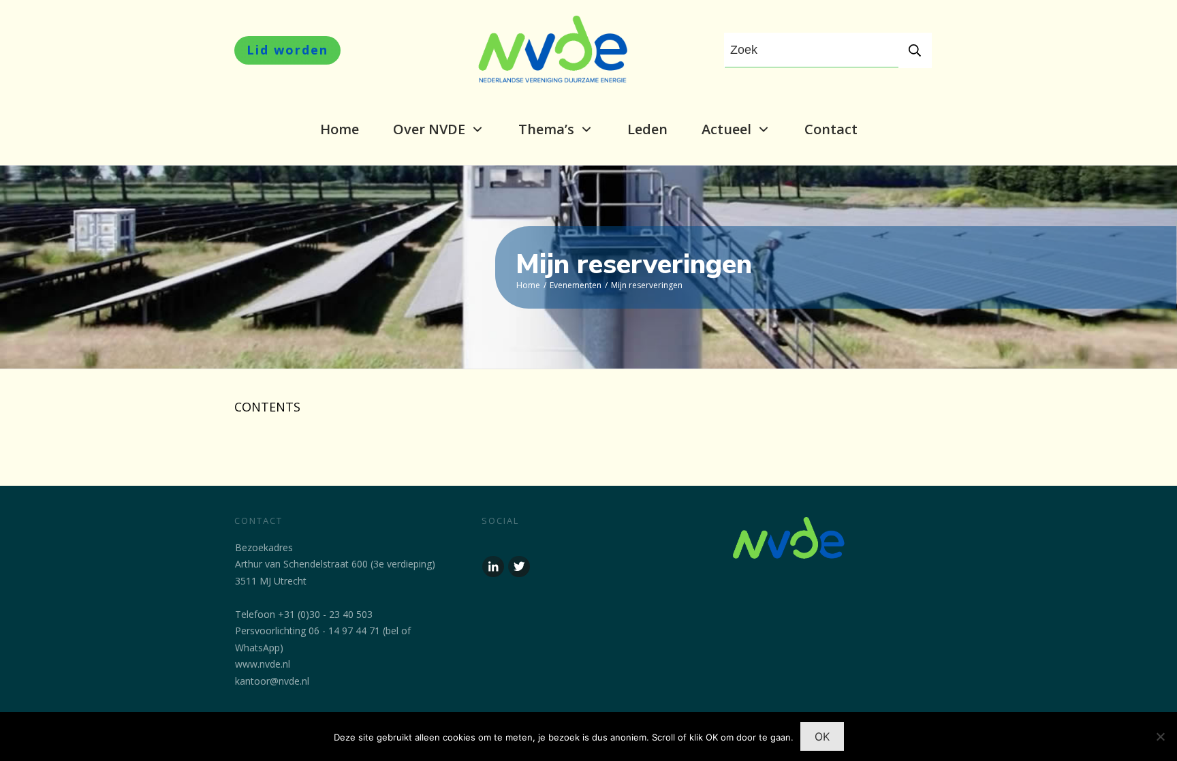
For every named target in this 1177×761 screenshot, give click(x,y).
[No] (1160, 736)
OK (822, 736)
